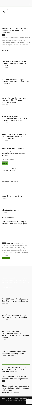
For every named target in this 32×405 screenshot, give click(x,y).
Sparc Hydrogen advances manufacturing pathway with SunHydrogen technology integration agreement (15, 334)
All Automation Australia (11, 210)
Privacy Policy (16, 400)
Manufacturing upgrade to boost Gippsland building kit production (14, 316)
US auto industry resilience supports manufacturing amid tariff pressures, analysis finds (15, 388)
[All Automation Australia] (16, 205)
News (3, 34)
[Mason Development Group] (16, 191)
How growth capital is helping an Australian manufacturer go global (14, 223)
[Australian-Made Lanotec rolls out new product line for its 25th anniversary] (16, 20)
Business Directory (8, 170)
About (3, 398)
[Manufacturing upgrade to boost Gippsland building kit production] (16, 310)
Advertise (8, 398)
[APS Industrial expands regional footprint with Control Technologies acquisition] (16, 75)
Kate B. (7, 34)
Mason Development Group (12, 196)
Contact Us (23, 400)
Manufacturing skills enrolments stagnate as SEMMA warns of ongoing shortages (14, 100)
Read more (5, 258)
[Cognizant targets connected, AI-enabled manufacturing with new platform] (16, 56)
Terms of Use (9, 400)
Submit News (15, 398)
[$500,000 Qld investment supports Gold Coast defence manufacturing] (16, 294)
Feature (3, 243)
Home (3, 9)
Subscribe (4, 163)
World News (4, 392)
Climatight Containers (10, 182)
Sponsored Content (7, 243)
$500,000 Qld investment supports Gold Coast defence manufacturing (15, 300)
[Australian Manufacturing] (16, 4)
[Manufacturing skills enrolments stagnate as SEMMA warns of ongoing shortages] (16, 93)
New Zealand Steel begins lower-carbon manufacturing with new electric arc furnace (14, 354)
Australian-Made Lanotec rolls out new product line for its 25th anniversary (15, 31)
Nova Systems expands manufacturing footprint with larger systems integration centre (15, 118)
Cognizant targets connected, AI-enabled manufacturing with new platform (14, 64)
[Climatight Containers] (16, 177)
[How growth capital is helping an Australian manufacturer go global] (16, 233)
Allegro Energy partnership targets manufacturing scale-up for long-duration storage (14, 136)
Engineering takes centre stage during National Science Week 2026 (16, 368)
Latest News (6, 50)
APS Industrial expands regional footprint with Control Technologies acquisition (15, 82)
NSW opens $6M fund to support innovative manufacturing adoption (15, 378)
